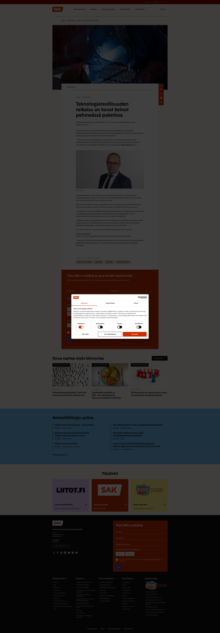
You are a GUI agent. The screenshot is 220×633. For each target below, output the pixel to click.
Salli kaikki (135, 334)
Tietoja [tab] (136, 303)
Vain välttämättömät (110, 334)
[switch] (100, 327)
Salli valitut (85, 334)
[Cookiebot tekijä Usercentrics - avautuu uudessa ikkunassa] (139, 297)
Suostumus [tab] (84, 303)
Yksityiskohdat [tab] (110, 303)
